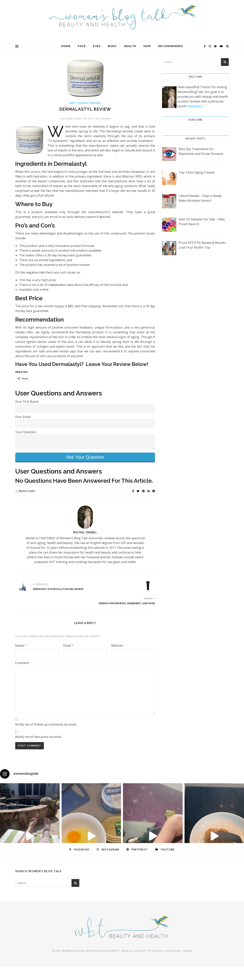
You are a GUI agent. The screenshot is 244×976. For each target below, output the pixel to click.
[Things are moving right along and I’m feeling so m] (153, 836)
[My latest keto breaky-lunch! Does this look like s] (91, 836)
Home (66, 46)
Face (82, 46)
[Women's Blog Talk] (122, 17)
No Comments (103, 118)
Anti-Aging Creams (85, 103)
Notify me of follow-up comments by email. (45, 724)
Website (117, 645)
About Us (126, 950)
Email (68, 645)
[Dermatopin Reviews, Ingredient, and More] (148, 587)
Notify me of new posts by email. (38, 737)
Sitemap (187, 950)
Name (20, 645)
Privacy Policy (173, 950)
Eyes (97, 46)
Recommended (170, 46)
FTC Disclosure (155, 950)
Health (130, 46)
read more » (195, 106)
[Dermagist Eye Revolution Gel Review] (22, 587)
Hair (147, 46)
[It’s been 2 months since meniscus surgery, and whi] (30, 836)
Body (112, 46)
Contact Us (139, 950)
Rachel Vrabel (27, 491)
